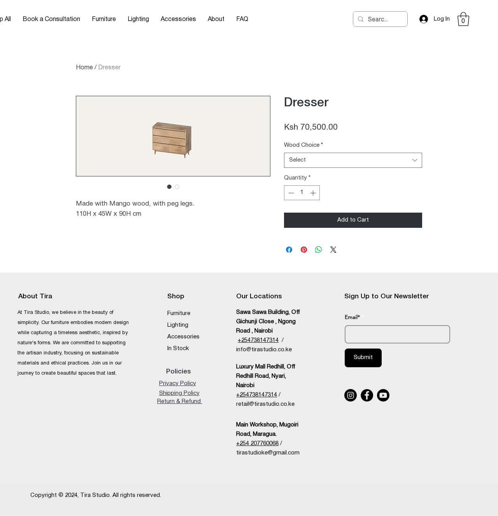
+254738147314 (256, 395)
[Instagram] (350, 395)
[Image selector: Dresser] (169, 186)
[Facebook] (367, 395)
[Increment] (314, 193)
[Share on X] (333, 249)
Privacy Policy (177, 383)
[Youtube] (383, 395)
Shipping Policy (179, 393)
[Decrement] (290, 193)
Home (84, 67)
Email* (352, 317)
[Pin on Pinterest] (304, 249)
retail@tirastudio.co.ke (265, 404)
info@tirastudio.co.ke (264, 349)
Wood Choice (303, 145)
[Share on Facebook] (289, 249)
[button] (104, 19)
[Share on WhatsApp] (318, 249)
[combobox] (353, 160)
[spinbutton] (302, 193)
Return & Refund (179, 401)
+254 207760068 (257, 443)
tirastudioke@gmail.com (268, 453)
